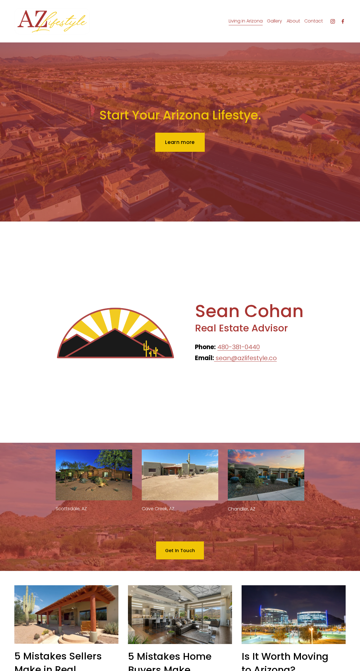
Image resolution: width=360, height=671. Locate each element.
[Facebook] (343, 21)
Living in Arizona (246, 21)
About (293, 21)
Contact (313, 21)
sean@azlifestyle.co (245, 358)
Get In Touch (180, 550)
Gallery (274, 21)
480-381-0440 (238, 347)
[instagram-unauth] (333, 21)
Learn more (180, 142)
